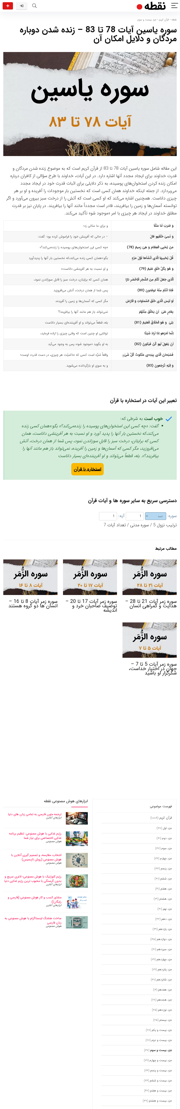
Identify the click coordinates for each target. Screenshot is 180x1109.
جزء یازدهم (165, 929)
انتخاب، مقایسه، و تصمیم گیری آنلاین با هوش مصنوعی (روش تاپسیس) (36, 857)
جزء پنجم (166, 868)
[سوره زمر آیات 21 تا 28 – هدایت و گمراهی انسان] (149, 562)
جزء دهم (166, 919)
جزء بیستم (165, 1020)
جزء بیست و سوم (146, 20)
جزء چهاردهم (164, 959)
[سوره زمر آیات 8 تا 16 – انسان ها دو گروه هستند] (30, 562)
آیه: (121, 515)
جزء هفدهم (165, 989)
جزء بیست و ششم (161, 1080)
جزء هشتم (165, 899)
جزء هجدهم (164, 1000)
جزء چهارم (166, 858)
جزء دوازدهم (164, 939)
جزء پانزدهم (165, 969)
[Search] (34, 6)
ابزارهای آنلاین (53, 818)
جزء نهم (167, 909)
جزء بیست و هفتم (161, 1090)
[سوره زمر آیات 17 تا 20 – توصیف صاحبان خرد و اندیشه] (90, 562)
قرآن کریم (164, 20)
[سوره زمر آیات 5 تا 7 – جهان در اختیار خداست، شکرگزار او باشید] (149, 625)
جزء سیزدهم (164, 949)
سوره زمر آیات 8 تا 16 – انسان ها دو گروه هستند (33, 604)
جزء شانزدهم (164, 979)
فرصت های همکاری (8, 5)
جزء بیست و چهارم (160, 1060)
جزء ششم (166, 878)
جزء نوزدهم (165, 1010)
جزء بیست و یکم (162, 1030)
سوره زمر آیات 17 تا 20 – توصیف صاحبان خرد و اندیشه (91, 606)
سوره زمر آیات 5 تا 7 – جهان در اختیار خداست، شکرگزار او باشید (153, 668)
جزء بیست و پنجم (161, 1070)
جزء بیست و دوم (161, 1040)
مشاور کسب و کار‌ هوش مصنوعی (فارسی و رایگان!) (34, 899)
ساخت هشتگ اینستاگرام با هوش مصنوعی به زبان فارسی (33, 920)
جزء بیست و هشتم (160, 1100)
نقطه (174, 20)
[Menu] (174, 6)
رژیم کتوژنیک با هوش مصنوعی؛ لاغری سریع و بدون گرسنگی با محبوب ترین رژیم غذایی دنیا (32, 878)
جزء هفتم (166, 888)
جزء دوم (167, 838)
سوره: (172, 515)
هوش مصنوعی (53, 841)
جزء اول (167, 828)
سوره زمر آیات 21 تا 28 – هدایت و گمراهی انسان (151, 604)
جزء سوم (166, 848)
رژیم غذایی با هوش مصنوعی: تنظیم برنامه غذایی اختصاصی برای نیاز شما (35, 835)
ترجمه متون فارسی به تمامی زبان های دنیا (34, 814)
